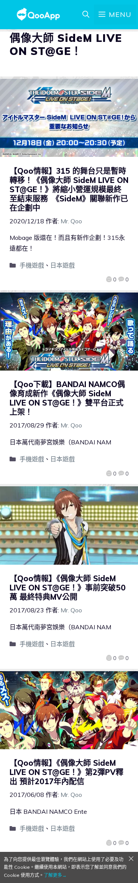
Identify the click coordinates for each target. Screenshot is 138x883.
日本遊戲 (62, 265)
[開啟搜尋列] (86, 15)
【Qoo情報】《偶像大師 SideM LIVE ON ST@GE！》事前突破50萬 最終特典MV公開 (68, 588)
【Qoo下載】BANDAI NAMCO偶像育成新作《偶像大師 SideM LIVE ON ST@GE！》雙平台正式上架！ (67, 398)
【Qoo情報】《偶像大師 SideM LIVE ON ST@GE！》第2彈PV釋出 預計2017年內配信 (66, 772)
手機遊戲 (32, 265)
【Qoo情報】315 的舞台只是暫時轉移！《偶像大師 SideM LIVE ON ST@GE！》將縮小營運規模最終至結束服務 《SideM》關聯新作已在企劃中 (69, 189)
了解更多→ (55, 875)
